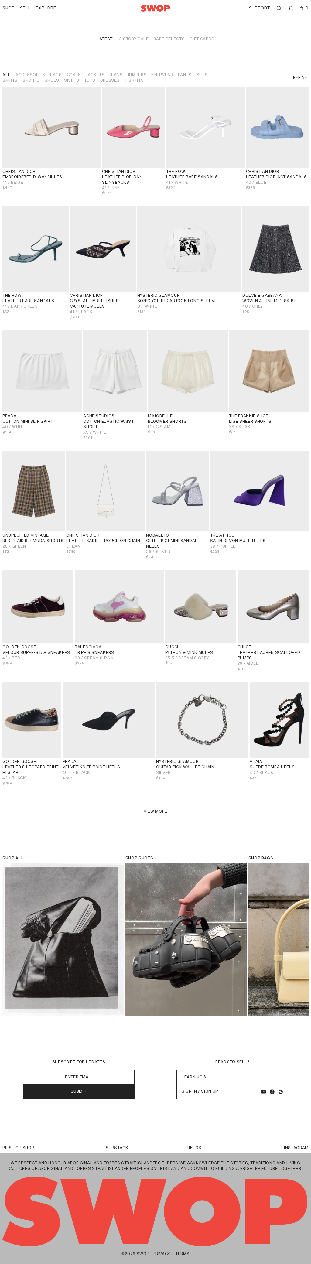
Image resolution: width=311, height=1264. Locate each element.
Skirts (71, 80)
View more (155, 811)
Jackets (95, 75)
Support (259, 8)
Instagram (296, 1148)
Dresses (110, 80)
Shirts (10, 80)
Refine (300, 77)
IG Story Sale (133, 39)
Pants (185, 75)
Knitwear (162, 75)
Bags (56, 75)
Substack (117, 1148)
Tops (89, 80)
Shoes (52, 80)
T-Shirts (134, 80)
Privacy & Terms (171, 1254)
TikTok (194, 1148)
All (6, 75)
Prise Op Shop (18, 1148)
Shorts (31, 80)
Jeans (116, 75)
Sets (202, 75)
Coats (74, 75)
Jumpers (137, 75)
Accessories (30, 75)
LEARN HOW (194, 1077)
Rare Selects (169, 39)
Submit (79, 1091)
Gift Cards (202, 39)
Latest (105, 39)
